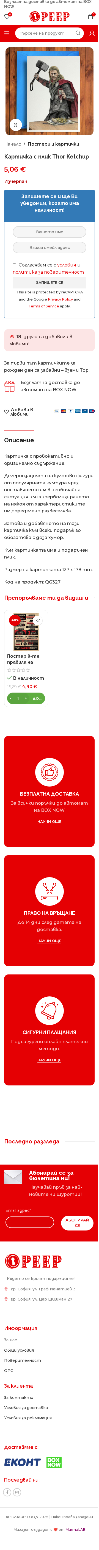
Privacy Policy (61, 299)
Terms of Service (44, 306)
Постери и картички (53, 144)
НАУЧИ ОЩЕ (49, 821)
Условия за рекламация (28, 1417)
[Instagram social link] (17, 1492)
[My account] (92, 33)
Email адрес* (18, 1210)
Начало (12, 144)
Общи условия (19, 1350)
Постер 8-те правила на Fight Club (23, 662)
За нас (10, 1339)
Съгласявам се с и (48, 268)
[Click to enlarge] (16, 125)
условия (66, 265)
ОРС (8, 1370)
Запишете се (49, 282)
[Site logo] (49, 16)
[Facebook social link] (7, 1492)
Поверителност (22, 1360)
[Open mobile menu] (6, 33)
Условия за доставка (26, 1407)
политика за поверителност (48, 272)
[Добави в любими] (37, 620)
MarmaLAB (75, 1529)
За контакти (18, 1397)
